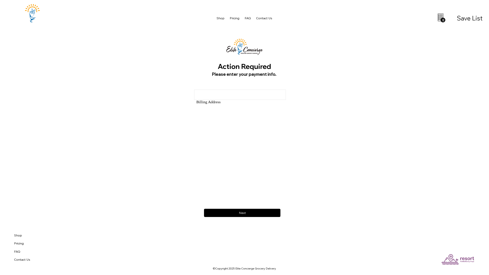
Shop (18, 235)
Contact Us (22, 259)
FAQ (17, 251)
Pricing (19, 243)
